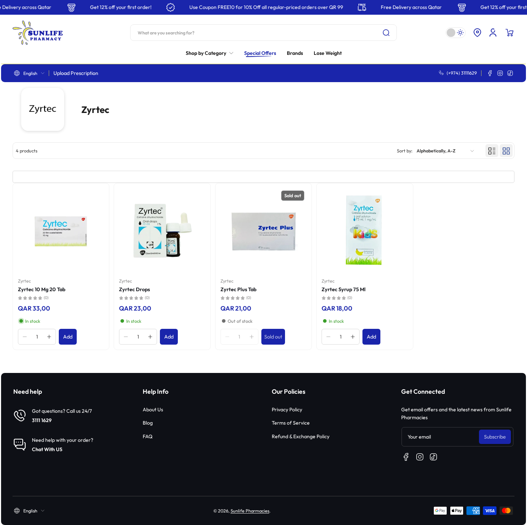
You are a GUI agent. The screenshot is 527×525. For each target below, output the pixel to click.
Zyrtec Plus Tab (238, 289)
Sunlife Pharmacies (250, 511)
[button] (477, 32)
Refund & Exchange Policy (300, 436)
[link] (212, 53)
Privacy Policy (287, 409)
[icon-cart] (509, 33)
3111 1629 (42, 420)
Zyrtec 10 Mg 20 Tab (41, 289)
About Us (153, 409)
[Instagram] (500, 73)
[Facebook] (490, 73)
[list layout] (491, 151)
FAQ (147, 436)
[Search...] (386, 32)
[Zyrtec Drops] (162, 231)
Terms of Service (291, 423)
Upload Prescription (75, 73)
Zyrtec (24, 281)
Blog (148, 423)
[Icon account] (493, 32)
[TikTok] (510, 73)
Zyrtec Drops (134, 289)
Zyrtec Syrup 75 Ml (344, 289)
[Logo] (38, 32)
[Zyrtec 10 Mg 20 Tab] (61, 231)
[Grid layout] (506, 151)
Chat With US (47, 449)
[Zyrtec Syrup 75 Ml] (365, 231)
